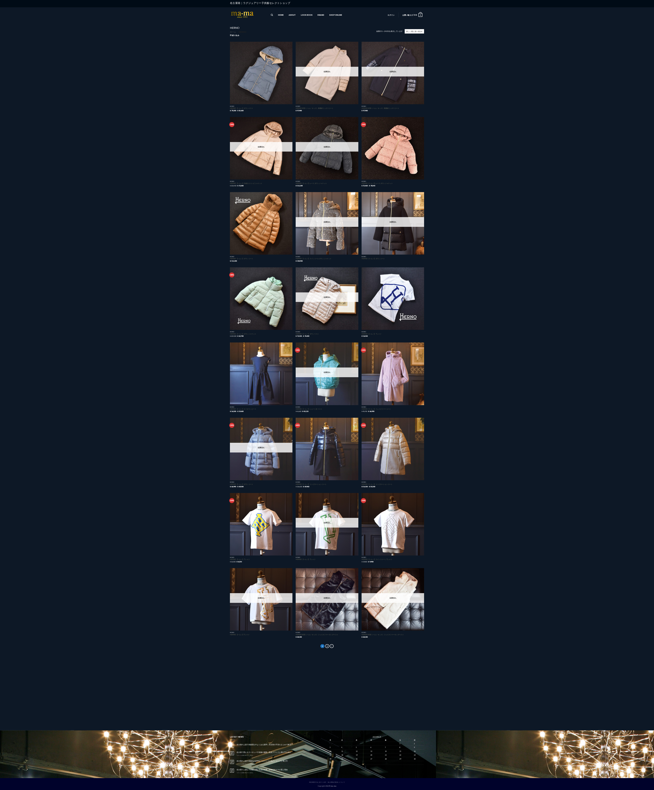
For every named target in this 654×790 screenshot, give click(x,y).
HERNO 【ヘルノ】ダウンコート (241, 259)
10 (330, 751)
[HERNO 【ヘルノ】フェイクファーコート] (393, 373)
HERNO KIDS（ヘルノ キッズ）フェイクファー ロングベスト (317, 635)
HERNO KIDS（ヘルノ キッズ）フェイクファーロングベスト (383, 635)
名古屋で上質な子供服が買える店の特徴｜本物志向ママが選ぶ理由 (262, 770)
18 (342, 755)
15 (400, 751)
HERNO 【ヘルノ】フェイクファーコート (376, 409)
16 (415, 751)
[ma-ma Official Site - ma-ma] (247, 15)
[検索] (272, 15)
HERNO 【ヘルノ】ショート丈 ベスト (309, 409)
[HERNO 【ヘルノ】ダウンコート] (261, 223)
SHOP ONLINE (335, 15)
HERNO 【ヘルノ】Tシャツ (239, 635)
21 (386, 755)
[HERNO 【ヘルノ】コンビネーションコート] (327, 449)
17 (330, 755)
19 (356, 755)
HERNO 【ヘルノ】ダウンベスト (241, 108)
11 (342, 751)
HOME (281, 15)
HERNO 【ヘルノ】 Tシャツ (371, 334)
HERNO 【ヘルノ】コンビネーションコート (311, 484)
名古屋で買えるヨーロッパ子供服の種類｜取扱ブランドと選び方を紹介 (264, 752)
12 (356, 751)
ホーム (233, 32)
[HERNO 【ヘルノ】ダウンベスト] (261, 73)
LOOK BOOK (307, 15)
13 (371, 751)
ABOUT (292, 15)
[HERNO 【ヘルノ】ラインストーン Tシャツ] (393, 524)
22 (400, 755)
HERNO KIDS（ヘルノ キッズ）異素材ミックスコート (314, 108)
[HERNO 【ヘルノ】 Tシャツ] (393, 298)
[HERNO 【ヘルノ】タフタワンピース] (261, 373)
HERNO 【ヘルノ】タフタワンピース (243, 409)
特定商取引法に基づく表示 (317, 782)
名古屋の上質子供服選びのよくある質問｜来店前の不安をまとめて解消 (264, 745)
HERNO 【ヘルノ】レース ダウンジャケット (311, 183)
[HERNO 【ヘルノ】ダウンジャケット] (261, 298)
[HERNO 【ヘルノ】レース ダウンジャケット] (393, 148)
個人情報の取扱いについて (336, 782)
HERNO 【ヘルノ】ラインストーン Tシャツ (377, 559)
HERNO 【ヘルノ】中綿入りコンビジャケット (246, 183)
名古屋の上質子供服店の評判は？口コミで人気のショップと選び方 (262, 761)
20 (371, 755)
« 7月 (331, 768)
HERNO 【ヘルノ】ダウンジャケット (243, 334)
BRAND (320, 15)
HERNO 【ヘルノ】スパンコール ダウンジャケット (313, 259)
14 (386, 751)
